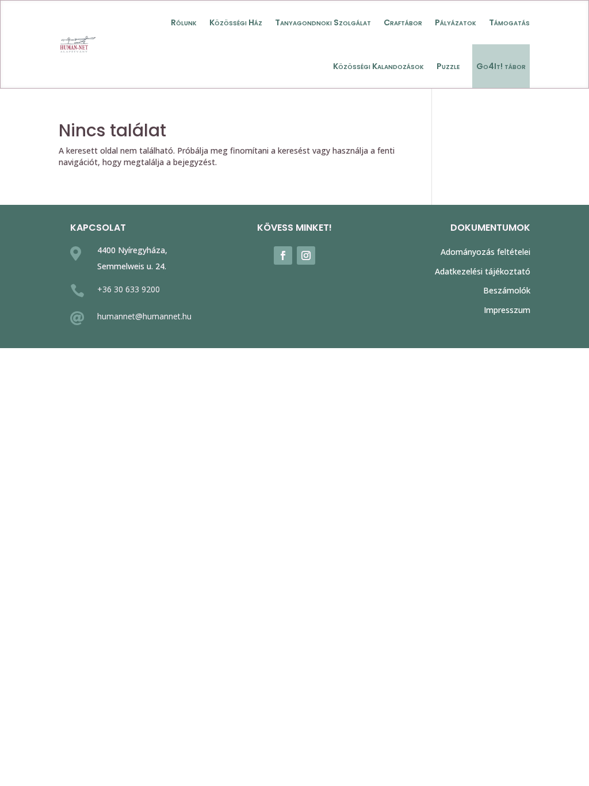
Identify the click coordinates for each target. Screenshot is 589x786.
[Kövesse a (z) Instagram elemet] (306, 255)
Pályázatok (455, 22)
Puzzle (448, 66)
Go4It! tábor (501, 66)
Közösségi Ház (235, 22)
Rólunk (184, 22)
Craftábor (403, 22)
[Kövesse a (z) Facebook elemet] (283, 255)
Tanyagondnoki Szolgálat (323, 22)
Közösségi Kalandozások (378, 66)
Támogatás (509, 22)
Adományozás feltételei (485, 251)
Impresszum (507, 309)
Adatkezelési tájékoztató (482, 271)
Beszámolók (506, 290)
